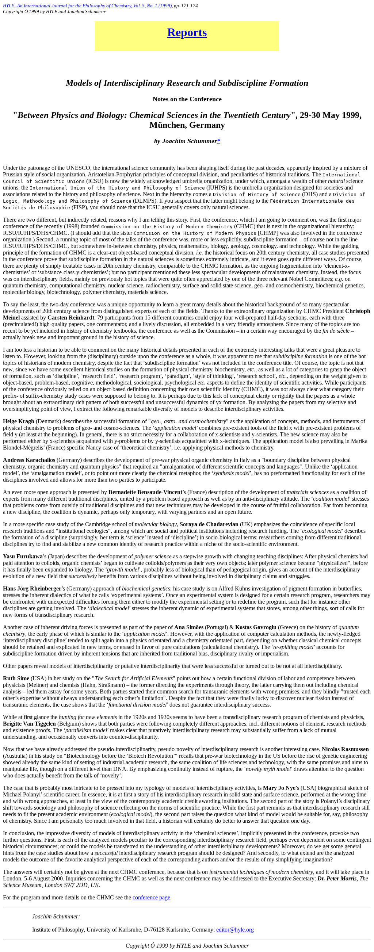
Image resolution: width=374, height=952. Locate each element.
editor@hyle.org (235, 929)
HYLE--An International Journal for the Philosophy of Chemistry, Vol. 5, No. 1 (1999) (87, 5)
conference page (151, 897)
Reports (187, 32)
